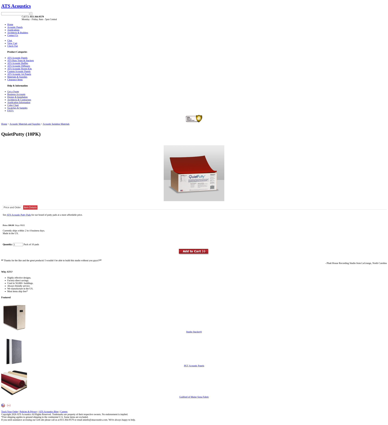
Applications (13, 30)
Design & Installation (17, 97)
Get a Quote (13, 91)
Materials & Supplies (17, 77)
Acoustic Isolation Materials (56, 124)
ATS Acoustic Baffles (17, 63)
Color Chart (13, 105)
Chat (9, 40)
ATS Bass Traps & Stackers (20, 60)
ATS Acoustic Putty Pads (19, 215)
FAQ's (10, 110)
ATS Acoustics (16, 6)
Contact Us (12, 35)
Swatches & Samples (17, 108)
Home (10, 24)
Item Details (30, 207)
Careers (63, 411)
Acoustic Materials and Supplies (25, 124)
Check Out (12, 46)
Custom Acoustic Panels (18, 71)
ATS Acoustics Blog (49, 411)
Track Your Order (9, 411)
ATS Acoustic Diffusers (18, 66)
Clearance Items (15, 79)
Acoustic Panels (15, 27)
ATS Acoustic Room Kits (19, 68)
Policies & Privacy (28, 411)
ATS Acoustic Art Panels (19, 74)
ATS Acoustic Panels (17, 57)
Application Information (18, 102)
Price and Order (12, 207)
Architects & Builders (17, 32)
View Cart (12, 43)
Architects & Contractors (19, 99)
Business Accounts (16, 94)
